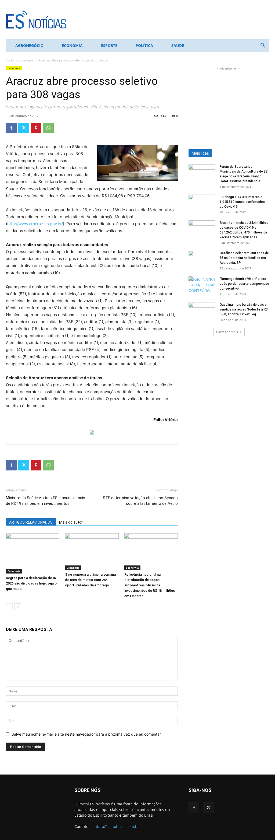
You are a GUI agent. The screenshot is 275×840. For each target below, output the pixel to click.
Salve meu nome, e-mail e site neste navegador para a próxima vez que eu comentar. (87, 734)
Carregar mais (227, 332)
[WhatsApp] (48, 128)
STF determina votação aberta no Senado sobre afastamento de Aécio (140, 500)
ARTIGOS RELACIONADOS (31, 522)
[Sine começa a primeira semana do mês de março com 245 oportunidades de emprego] (91, 551)
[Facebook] (11, 128)
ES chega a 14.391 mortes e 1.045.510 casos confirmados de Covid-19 (242, 202)
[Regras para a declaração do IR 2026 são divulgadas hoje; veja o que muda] (32, 553)
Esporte (109, 45)
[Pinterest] (36, 128)
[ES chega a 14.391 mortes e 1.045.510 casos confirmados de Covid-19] (202, 204)
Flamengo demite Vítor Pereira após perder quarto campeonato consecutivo (244, 283)
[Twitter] (23, 128)
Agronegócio (29, 45)
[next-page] (18, 606)
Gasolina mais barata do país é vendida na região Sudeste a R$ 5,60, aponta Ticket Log (244, 309)
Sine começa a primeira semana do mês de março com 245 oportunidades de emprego (90, 579)
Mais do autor (71, 522)
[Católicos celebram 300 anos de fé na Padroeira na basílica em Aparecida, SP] (202, 260)
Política (144, 45)
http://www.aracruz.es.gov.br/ (35, 223)
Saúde (177, 45)
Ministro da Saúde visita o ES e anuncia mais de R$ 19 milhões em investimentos (45, 500)
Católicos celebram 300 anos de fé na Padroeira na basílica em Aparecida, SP (244, 258)
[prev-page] (9, 606)
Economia (72, 45)
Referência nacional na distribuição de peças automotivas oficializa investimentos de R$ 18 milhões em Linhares (149, 585)
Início (10, 60)
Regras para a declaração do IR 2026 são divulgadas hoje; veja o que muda (31, 583)
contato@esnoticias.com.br (115, 826)
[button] (262, 46)
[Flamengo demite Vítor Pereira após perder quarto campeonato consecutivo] (202, 285)
